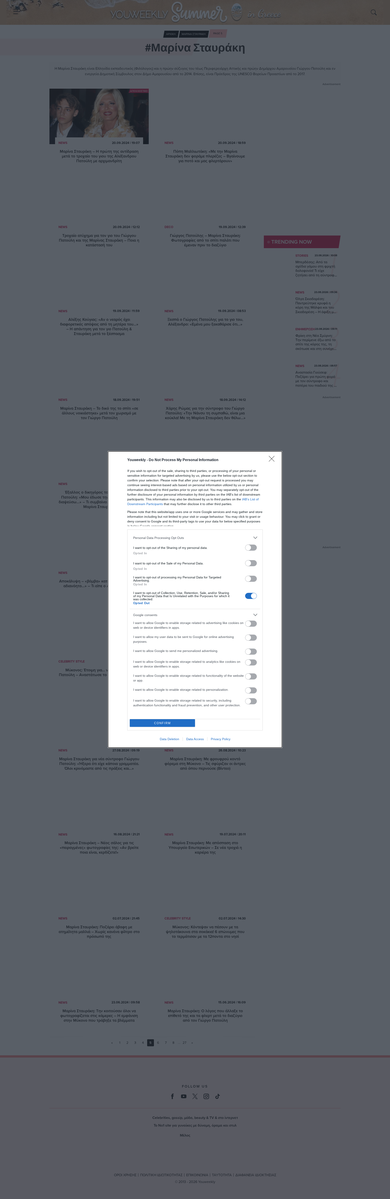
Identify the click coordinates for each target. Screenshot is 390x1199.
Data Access (195, 739)
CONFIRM (162, 723)
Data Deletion (169, 739)
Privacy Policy (220, 739)
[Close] (273, 460)
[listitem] (195, 537)
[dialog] (195, 599)
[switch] (251, 548)
